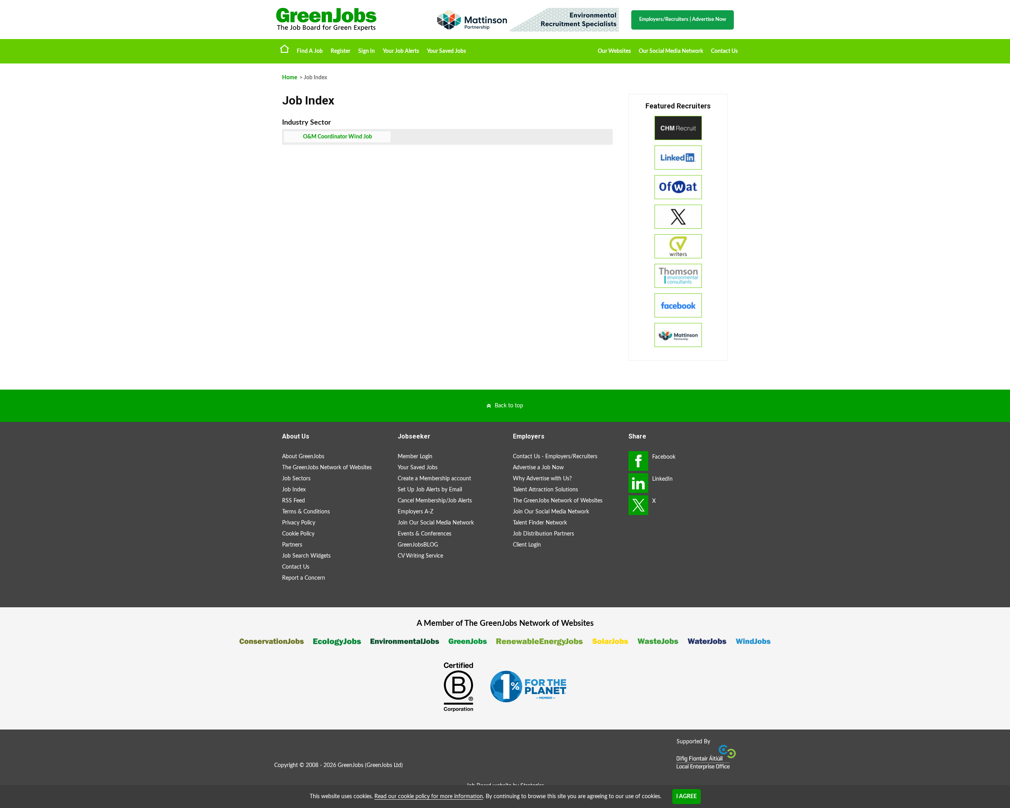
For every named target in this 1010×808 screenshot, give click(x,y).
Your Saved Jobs (446, 51)
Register (340, 51)
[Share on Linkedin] (638, 483)
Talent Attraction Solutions (545, 490)
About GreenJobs (303, 456)
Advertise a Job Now (538, 467)
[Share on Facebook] (638, 461)
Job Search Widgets (306, 556)
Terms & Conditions (306, 512)
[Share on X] (638, 505)
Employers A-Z (415, 512)
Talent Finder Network (540, 523)
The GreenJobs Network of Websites (327, 467)
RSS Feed (293, 501)
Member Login (415, 456)
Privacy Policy (298, 523)
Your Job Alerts (401, 51)
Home (284, 48)
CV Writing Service (420, 556)
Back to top (509, 406)
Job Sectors (296, 478)
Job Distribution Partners (543, 534)
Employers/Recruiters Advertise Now (682, 19)
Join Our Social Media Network (436, 523)
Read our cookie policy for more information (428, 796)
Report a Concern (303, 578)
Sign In (366, 51)
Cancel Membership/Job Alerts (435, 501)
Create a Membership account (434, 478)
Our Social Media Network (671, 51)
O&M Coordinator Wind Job (337, 137)
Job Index (294, 490)
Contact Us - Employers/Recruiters (555, 456)
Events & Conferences (424, 534)
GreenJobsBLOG (418, 545)
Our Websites (614, 51)
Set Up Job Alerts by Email (430, 490)
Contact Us (724, 51)
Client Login (527, 545)
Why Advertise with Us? (542, 478)
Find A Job (310, 51)
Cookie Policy (298, 534)
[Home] (347, 19)
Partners (292, 545)
